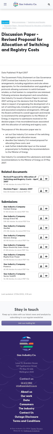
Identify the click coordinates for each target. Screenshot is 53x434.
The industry (26, 408)
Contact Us (26, 412)
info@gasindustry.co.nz (26, 386)
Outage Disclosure (26, 416)
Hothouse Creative (32, 431)
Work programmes (19, 22)
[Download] (41, 178)
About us (26, 391)
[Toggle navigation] (5, 4)
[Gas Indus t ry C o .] (26, 346)
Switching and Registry (36, 22)
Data (26, 400)
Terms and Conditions (26, 421)
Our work (5, 22)
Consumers (27, 404)
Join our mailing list (26, 323)
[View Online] (46, 178)
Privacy (40, 428)
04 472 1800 (26, 383)
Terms (33, 428)
